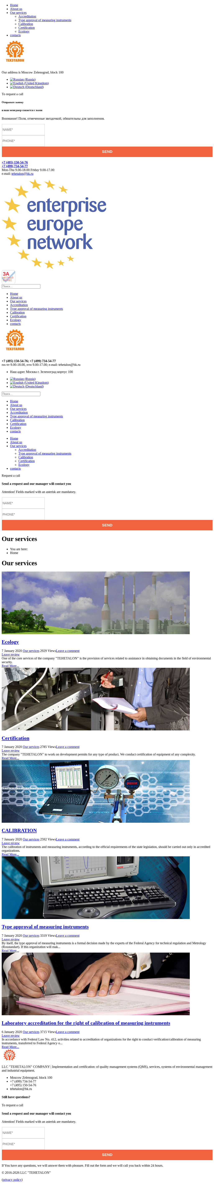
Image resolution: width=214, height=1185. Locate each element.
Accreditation (27, 16)
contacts (15, 35)
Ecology (23, 31)
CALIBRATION (19, 830)
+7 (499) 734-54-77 (15, 166)
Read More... (10, 666)
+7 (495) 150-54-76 (15, 162)
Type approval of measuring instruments (44, 20)
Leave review (11, 654)
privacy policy (12, 1179)
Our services (18, 12)
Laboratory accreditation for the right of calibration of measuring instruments (86, 1023)
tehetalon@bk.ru (22, 173)
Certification (26, 27)
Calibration (25, 24)
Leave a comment (67, 651)
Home (14, 5)
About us (16, 9)
